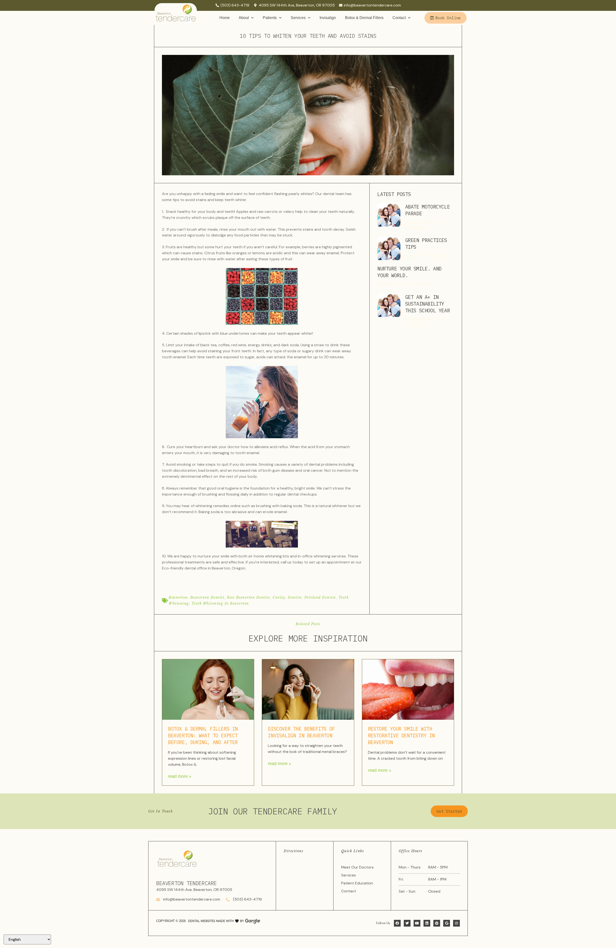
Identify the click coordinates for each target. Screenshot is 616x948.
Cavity (279, 597)
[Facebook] (397, 923)
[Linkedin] (427, 923)
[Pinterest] (436, 923)
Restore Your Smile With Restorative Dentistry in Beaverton (401, 735)
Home (224, 18)
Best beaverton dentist (248, 597)
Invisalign (328, 18)
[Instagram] (456, 923)
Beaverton (178, 597)
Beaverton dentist (207, 597)
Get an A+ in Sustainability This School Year (427, 304)
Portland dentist (320, 597)
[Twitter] (407, 923)
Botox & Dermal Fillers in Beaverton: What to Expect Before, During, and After (203, 735)
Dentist (295, 597)
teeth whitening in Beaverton (220, 603)
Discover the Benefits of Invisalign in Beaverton (301, 732)
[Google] (446, 923)
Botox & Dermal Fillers (364, 18)
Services (298, 18)
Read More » (179, 776)
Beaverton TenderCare (186, 883)
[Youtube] (417, 923)
